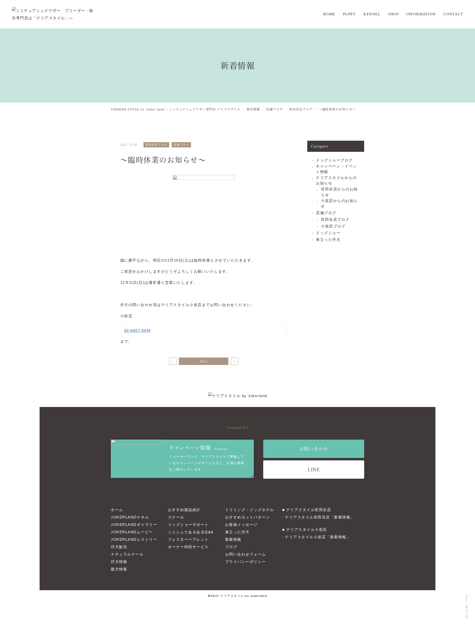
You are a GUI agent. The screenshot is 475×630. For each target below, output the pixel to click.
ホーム (117, 510)
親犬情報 (119, 569)
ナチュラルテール (127, 554)
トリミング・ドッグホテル (249, 510)
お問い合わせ (313, 448)
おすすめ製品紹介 (184, 510)
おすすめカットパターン (247, 517)
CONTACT (453, 14)
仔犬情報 (119, 562)
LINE (314, 469)
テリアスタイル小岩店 (306, 529)
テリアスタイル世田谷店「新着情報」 (320, 517)
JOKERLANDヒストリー (134, 539)
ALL (204, 361)
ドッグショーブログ (334, 160)
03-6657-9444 (137, 330)
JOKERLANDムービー (132, 532)
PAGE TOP (466, 612)
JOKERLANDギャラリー (134, 524)
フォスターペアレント (188, 539)
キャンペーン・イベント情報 (336, 169)
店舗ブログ (326, 213)
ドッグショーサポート (188, 524)
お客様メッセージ (241, 524)
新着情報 (233, 539)
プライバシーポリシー (245, 562)
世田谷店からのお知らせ (339, 192)
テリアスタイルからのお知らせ (336, 180)
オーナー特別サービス (188, 547)
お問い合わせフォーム (245, 554)
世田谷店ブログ (335, 219)
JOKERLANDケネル (130, 517)
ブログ (231, 547)
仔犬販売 (119, 547)
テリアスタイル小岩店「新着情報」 (317, 537)
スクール (176, 517)
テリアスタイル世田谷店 (308, 510)
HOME (329, 14)
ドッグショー (328, 233)
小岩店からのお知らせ (339, 203)
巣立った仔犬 (328, 239)
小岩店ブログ (333, 226)
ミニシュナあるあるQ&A (191, 532)
